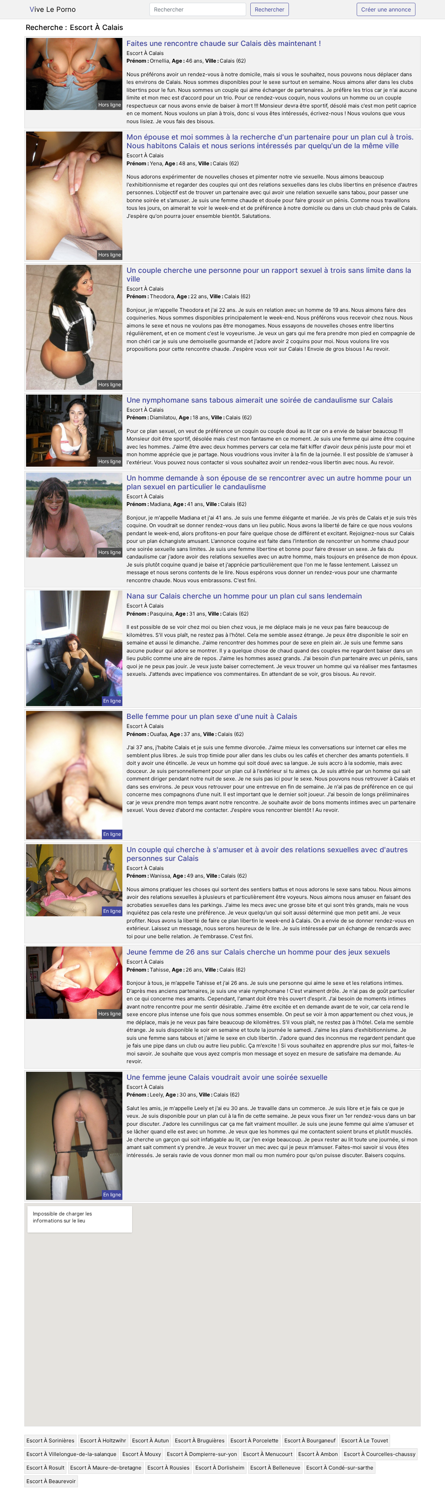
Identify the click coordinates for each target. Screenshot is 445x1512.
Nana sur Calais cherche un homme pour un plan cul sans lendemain (244, 596)
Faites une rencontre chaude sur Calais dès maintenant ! (224, 43)
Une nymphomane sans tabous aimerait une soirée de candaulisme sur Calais (260, 400)
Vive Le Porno (53, 9)
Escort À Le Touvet (364, 1440)
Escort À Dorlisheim (219, 1467)
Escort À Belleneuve (275, 1467)
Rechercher (269, 9)
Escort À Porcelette (254, 1440)
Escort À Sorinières (50, 1440)
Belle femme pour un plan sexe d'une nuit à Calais (212, 716)
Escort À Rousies (168, 1467)
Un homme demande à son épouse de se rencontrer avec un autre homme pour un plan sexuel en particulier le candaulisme (269, 482)
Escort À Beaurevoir (51, 1481)
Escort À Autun (150, 1440)
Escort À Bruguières (200, 1440)
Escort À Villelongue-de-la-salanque (71, 1454)
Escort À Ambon (318, 1454)
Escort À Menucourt (267, 1454)
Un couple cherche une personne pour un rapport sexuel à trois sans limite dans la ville (269, 274)
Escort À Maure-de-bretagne (105, 1467)
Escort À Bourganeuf (309, 1440)
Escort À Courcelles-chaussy (379, 1454)
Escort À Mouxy (141, 1454)
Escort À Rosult (45, 1467)
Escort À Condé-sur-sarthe (339, 1467)
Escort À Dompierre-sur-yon (202, 1454)
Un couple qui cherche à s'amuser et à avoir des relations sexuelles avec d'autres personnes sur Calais (267, 854)
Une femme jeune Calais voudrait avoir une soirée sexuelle (227, 1077)
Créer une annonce (386, 9)
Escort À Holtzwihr (103, 1440)
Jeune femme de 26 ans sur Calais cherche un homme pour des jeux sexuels (258, 952)
